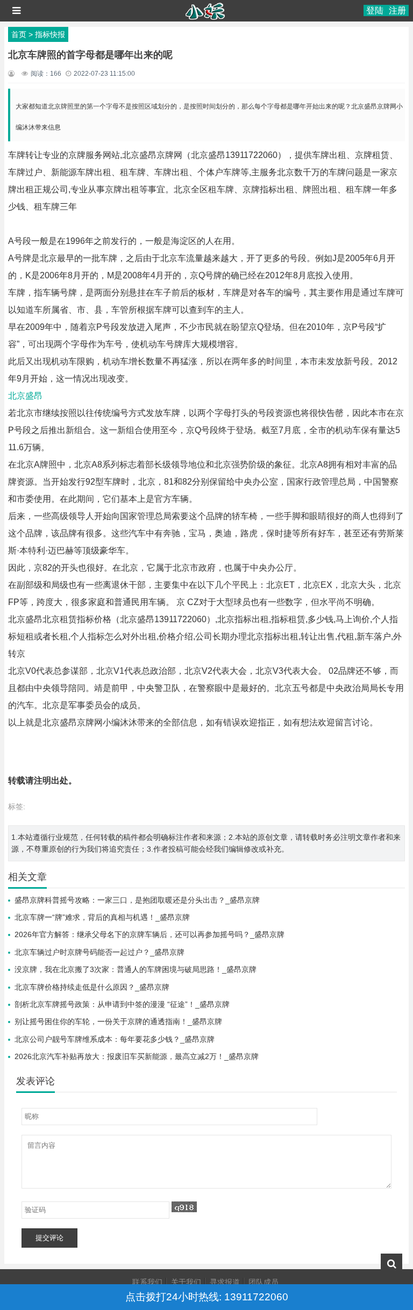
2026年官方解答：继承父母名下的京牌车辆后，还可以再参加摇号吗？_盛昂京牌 (149, 934)
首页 (18, 34)
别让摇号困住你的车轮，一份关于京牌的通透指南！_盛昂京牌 (118, 1021)
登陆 (374, 10)
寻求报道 (225, 1282)
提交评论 (49, 1238)
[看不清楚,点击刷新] (184, 1206)
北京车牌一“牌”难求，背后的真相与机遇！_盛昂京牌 (102, 917)
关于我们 (186, 1282)
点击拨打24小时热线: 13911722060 (206, 1296)
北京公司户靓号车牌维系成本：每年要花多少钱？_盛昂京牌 (115, 1039)
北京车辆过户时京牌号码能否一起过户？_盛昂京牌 (99, 952)
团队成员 (263, 1282)
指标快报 (50, 34)
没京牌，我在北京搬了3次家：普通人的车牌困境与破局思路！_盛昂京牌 (136, 969)
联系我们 (147, 1282)
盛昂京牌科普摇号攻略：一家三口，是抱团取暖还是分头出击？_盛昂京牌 (137, 900)
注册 (397, 10)
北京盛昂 (25, 395)
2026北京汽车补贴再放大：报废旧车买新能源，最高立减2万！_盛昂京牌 (137, 1056)
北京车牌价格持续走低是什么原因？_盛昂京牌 (92, 987)
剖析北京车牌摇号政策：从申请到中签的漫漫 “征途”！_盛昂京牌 (122, 1004)
